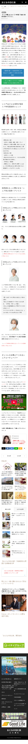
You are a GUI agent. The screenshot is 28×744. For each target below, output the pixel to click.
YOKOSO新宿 (17, 697)
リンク (15, 708)
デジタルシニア (5, 65)
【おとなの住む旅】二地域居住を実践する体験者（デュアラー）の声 (8, 687)
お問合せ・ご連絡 (6, 707)
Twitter (12, 732)
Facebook (15, 732)
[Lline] (16, 448)
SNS (7, 57)
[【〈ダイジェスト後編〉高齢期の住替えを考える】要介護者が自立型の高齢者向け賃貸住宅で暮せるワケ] (8, 456)
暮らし (3, 12)
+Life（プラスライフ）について (7, 702)
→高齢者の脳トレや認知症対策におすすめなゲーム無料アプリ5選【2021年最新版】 (12, 73)
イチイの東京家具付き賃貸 (20, 689)
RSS (17, 732)
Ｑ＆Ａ (3, 692)
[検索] (22, 2)
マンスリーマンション (19, 693)
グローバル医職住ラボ (19, 700)
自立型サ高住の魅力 (6, 682)
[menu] (25, 2)
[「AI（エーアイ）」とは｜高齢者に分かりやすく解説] (20, 456)
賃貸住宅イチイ (18, 679)
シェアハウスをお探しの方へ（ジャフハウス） (20, 704)
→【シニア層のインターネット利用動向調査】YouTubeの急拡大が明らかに (13, 82)
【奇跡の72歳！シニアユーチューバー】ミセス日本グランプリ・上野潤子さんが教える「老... (18, 442)
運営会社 (4, 698)
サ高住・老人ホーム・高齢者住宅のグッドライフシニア (20, 684)
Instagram (10, 732)
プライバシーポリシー (7, 695)
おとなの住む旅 (14, 730)
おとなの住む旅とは (6, 679)
